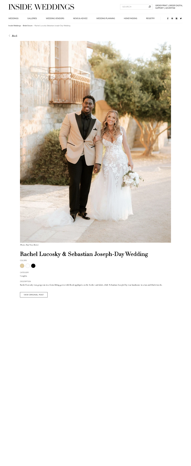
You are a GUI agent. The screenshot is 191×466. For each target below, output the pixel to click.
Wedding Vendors (55, 18)
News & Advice (80, 18)
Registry (150, 18)
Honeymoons (130, 18)
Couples (23, 276)
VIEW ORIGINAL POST (34, 295)
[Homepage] (41, 7)
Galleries (32, 18)
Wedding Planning (105, 18)
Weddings (13, 18)
